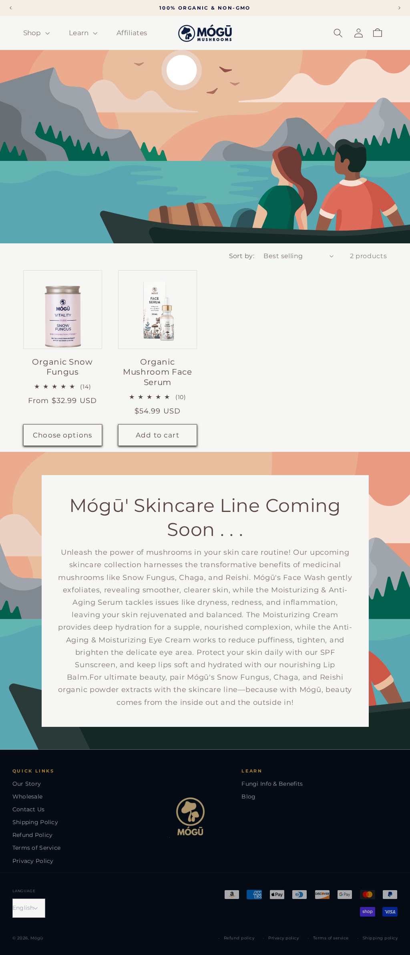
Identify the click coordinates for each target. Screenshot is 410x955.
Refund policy (239, 938)
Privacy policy (283, 938)
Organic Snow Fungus (62, 367)
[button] (36, 33)
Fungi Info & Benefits (272, 783)
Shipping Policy (35, 822)
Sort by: (242, 256)
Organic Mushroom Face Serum (157, 372)
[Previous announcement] (11, 8)
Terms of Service (36, 847)
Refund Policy (32, 835)
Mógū (36, 938)
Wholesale (27, 796)
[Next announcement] (400, 8)
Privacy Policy (33, 861)
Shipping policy (380, 938)
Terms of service (331, 938)
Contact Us (28, 809)
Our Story (26, 783)
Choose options (62, 435)
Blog (248, 796)
